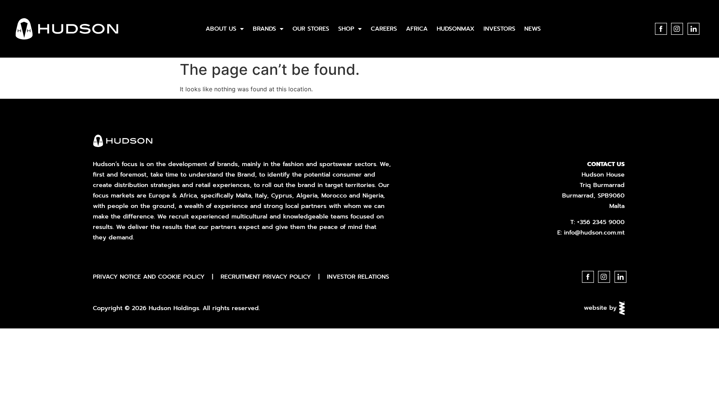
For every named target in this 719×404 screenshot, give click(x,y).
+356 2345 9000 (601, 222)
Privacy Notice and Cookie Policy (148, 276)
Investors (499, 28)
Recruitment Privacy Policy (266, 276)
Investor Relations (358, 276)
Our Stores (310, 28)
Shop (346, 28)
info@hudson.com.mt (594, 232)
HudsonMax (455, 28)
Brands (264, 28)
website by (601, 307)
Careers (384, 28)
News (532, 28)
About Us (221, 28)
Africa (417, 28)
